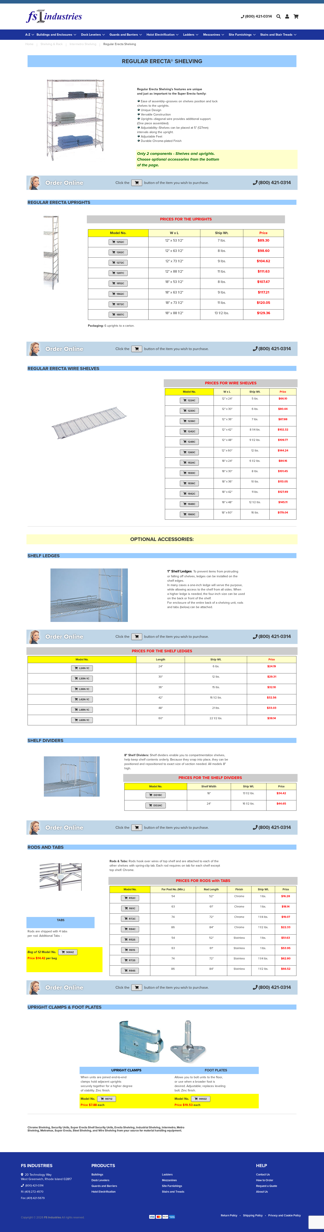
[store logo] (70, 16)
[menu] (162, 34)
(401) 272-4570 (34, 1192)
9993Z (203, 1099)
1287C (120, 273)
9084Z (70, 952)
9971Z (108, 1099)
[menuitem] (56, 34)
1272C (120, 263)
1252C (120, 242)
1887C (120, 315)
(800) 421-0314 (258, 16)
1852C (120, 283)
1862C (120, 294)
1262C (120, 252)
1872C (120, 304)
